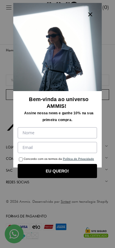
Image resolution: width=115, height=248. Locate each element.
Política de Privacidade (78, 158)
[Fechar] (90, 14)
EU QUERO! (57, 171)
